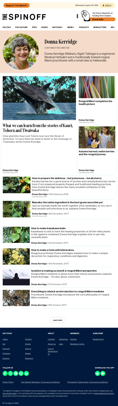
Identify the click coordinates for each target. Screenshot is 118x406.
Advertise (63, 339)
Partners (6, 353)
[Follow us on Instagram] (21, 375)
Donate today (97, 19)
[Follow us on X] (10, 375)
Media (28, 353)
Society (28, 339)
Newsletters (99, 27)
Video (5, 339)
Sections (56, 27)
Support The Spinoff (16, 5)
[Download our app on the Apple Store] (97, 375)
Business (29, 358)
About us (52, 344)
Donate (73, 339)
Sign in (108, 5)
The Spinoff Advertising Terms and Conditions (87, 382)
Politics (7, 27)
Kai (4, 344)
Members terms (77, 344)
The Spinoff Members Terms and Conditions (40, 382)
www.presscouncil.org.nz (104, 393)
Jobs (61, 344)
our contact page (10, 393)
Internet (6, 348)
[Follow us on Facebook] (5, 375)
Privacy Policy (8, 382)
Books (44, 27)
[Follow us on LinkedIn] (26, 375)
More (70, 27)
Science (6, 358)
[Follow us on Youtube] (16, 375)
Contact (51, 339)
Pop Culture (21, 27)
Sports (28, 348)
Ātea (34, 27)
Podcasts (84, 27)
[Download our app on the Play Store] (103, 375)
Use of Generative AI (53, 351)
